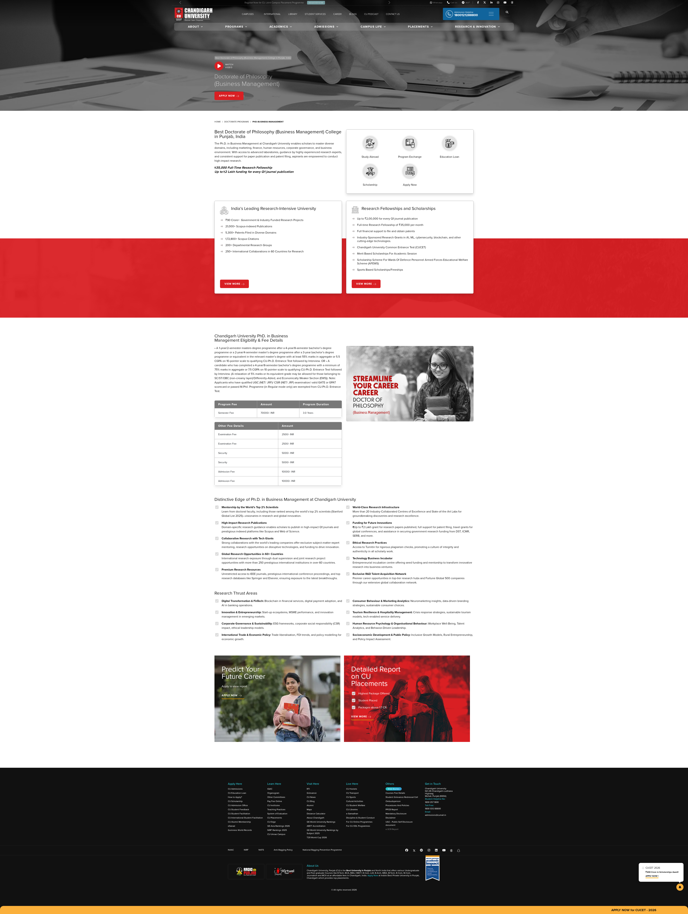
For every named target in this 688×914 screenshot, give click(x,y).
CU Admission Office (238, 805)
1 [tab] (336, 749)
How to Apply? (235, 797)
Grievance (312, 793)
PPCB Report (392, 809)
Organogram (273, 793)
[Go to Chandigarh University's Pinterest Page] (421, 850)
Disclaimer (391, 817)
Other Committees (276, 797)
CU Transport (352, 793)
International (272, 14)
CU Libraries (352, 809)
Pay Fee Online (274, 801)
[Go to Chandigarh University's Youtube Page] (505, 2)
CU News (311, 797)
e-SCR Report (392, 829)
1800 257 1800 (432, 802)
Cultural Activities (354, 801)
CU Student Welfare (355, 805)
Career (337, 14)
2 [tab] (341, 749)
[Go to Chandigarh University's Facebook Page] (478, 2)
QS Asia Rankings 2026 (278, 826)
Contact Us (393, 14)
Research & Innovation (475, 27)
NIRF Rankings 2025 (277, 830)
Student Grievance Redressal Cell (402, 797)
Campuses (248, 14)
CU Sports (351, 797)
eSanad (231, 826)
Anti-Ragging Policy (283, 849)
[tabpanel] (279, 701)
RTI (308, 788)
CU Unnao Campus (276, 834)
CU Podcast (371, 14)
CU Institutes (273, 805)
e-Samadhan (352, 813)
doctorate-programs (236, 121)
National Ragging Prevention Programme (322, 849)
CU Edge (271, 821)
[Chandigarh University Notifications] (680, 887)
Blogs (353, 14)
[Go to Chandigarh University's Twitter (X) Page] (484, 2)
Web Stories (394, 788)
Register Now (316, 2)
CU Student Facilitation (239, 813)
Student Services (315, 14)
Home (217, 121)
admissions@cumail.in (435, 815)
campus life (371, 27)
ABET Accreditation (316, 826)
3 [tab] (346, 749)
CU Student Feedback (238, 809)
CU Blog (311, 801)
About (193, 27)
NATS (261, 849)
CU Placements (274, 817)
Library (292, 14)
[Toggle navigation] (491, 14)
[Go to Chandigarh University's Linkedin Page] (491, 2)
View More (232, 284)
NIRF (246, 849)
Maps (309, 809)
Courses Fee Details (395, 793)
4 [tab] (352, 749)
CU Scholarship (235, 801)
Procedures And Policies (397, 805)
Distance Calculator (316, 813)
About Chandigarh (315, 817)
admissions (324, 27)
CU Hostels (351, 788)
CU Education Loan (237, 793)
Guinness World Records (240, 830)
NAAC (231, 849)
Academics (278, 27)
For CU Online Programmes (359, 821)
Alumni (310, 805)
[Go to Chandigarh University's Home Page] (194, 14)
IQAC (269, 788)
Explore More (232, 711)
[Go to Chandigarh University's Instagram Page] (498, 2)
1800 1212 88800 (433, 808)
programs (234, 27)
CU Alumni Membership (239, 821)
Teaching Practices (276, 809)
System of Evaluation (277, 813)
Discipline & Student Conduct (360, 817)
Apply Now (227, 96)
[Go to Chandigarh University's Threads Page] (512, 2)
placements (418, 27)
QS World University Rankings (321, 821)
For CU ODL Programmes (358, 826)
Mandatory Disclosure (396, 813)
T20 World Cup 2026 (317, 837)
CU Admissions (235, 788)
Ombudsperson (393, 801)
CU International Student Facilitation (245, 817)
